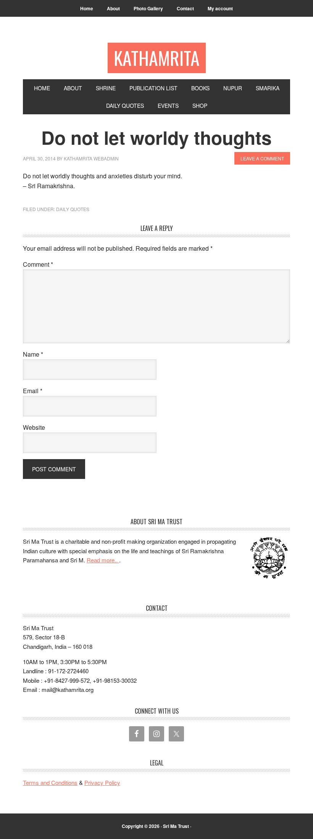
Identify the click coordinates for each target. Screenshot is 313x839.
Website (34, 427)
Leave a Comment (262, 158)
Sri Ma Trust (176, 826)
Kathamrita (157, 57)
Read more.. (103, 560)
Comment (38, 264)
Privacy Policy (102, 782)
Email (32, 390)
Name (33, 354)
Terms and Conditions (50, 782)
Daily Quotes (72, 209)
